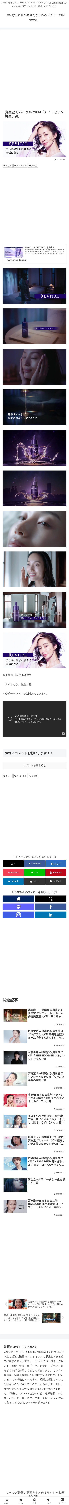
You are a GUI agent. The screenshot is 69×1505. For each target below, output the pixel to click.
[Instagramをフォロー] (18, 915)
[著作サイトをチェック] (18, 898)
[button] (34, 881)
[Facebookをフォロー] (50, 907)
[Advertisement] (34, 69)
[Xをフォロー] (50, 898)
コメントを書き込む (34, 765)
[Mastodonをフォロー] (18, 907)
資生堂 (34, 165)
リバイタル (21, 165)
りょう (9, 165)
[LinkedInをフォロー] (50, 915)
